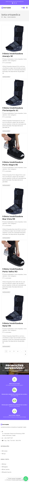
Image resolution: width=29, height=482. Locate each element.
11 (25, 351)
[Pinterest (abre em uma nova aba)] (14, 3)
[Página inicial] (1, 17)
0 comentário (7, 62)
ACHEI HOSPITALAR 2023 (18, 480)
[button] (25, 478)
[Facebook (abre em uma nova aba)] (13, 3)
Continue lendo (6, 76)
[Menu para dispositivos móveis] (26, 7)
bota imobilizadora (9, 59)
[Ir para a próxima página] (25, 354)
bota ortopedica (12, 17)
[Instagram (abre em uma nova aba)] (16, 3)
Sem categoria (12, 60)
